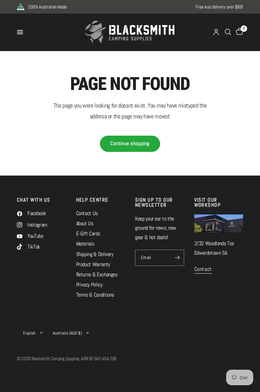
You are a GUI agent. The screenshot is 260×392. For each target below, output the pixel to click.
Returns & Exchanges (96, 274)
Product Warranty (93, 264)
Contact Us (87, 213)
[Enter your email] (177, 258)
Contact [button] (203, 270)
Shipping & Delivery (94, 254)
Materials (85, 243)
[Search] (228, 32)
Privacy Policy (89, 284)
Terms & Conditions (95, 295)
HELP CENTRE (92, 200)
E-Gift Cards (88, 233)
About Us (84, 223)
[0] (238, 32)
